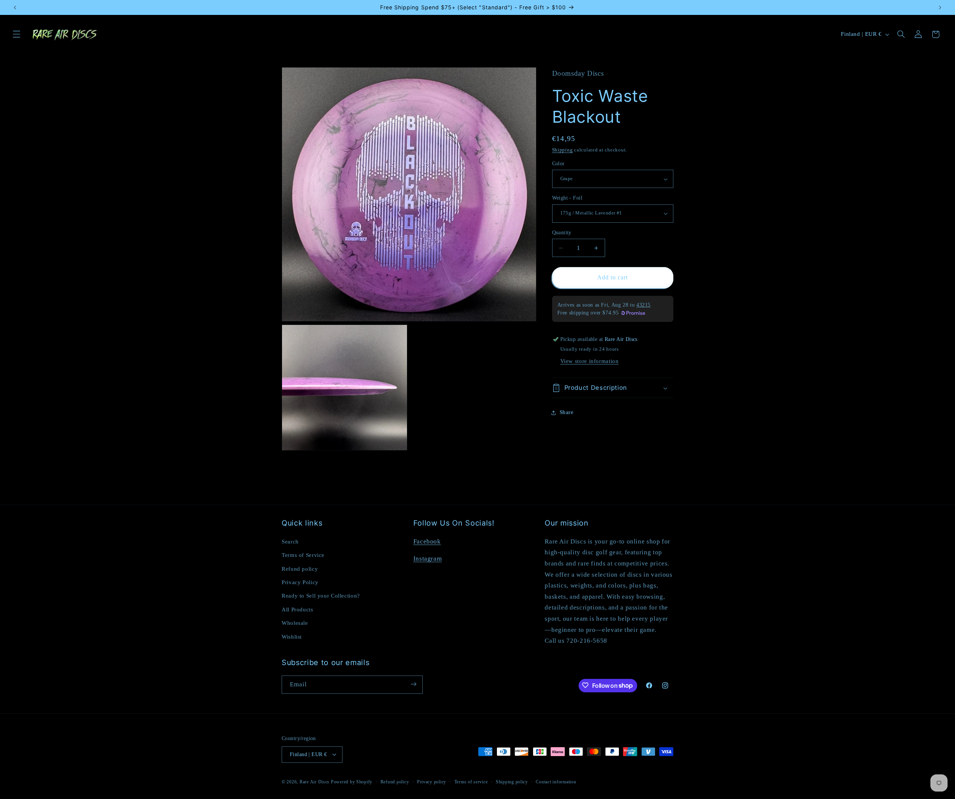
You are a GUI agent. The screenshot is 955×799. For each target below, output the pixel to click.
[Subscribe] (413, 684)
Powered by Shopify (351, 781)
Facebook (427, 541)
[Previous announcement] (15, 7)
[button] (16, 34)
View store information (589, 361)
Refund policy (300, 568)
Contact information (556, 781)
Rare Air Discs (314, 781)
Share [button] (567, 413)
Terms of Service (303, 555)
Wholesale (295, 623)
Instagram (427, 558)
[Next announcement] (940, 7)
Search (290, 541)
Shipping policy (512, 781)
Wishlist (292, 636)
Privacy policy (431, 781)
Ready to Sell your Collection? (321, 596)
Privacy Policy (300, 582)
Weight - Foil (567, 198)
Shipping (562, 150)
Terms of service (471, 781)
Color (558, 163)
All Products (297, 609)
